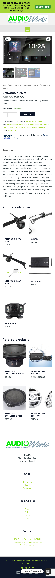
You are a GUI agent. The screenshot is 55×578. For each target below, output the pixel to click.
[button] (48, 39)
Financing (27, 515)
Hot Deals (27, 482)
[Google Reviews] (29, 568)
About (27, 509)
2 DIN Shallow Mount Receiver (30, 124)
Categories (27, 488)
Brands (27, 485)
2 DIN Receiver (12, 124)
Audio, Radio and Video (19, 85)
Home (5, 85)
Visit (27, 518)
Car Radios (34, 85)
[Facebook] (22, 568)
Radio (34, 127)
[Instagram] (25, 568)
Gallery (28, 512)
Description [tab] (8, 150)
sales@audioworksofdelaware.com (27, 542)
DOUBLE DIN (18, 127)
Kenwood (38, 121)
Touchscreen (42, 127)
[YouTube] (33, 568)
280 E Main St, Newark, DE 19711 (27, 539)
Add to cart (27, 114)
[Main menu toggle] (27, 29)
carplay (10, 127)
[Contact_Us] (47, 571)
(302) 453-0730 (27, 545)
